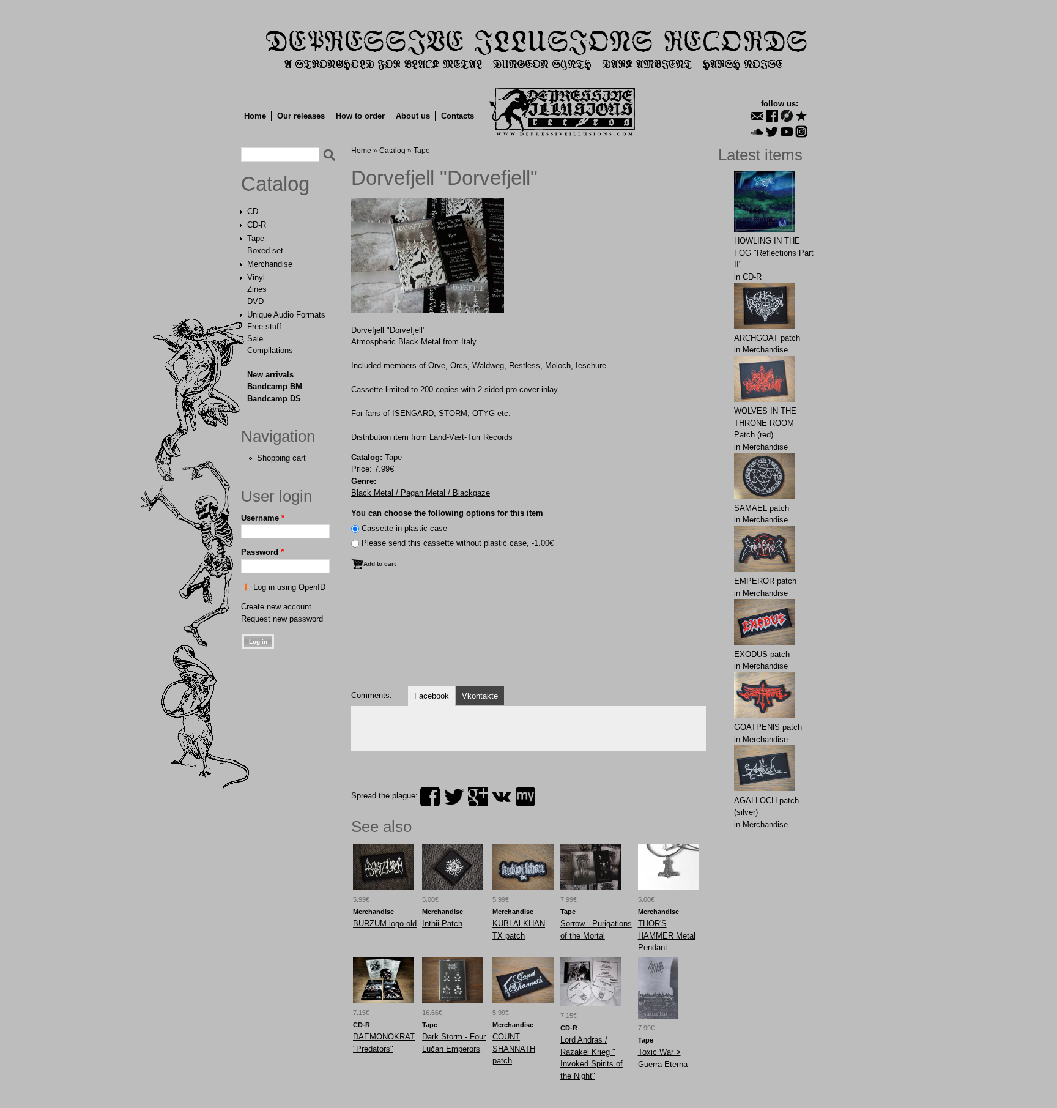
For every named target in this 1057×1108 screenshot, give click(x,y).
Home (255, 116)
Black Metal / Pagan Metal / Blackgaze (420, 492)
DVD (255, 301)
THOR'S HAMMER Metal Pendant (666, 935)
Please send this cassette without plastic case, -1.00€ (458, 543)
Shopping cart (281, 458)
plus (478, 796)
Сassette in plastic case (404, 528)
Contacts (457, 116)
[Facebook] (772, 116)
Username (262, 517)
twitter (454, 796)
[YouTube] (787, 131)
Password (262, 552)
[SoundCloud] (757, 131)
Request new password (282, 618)
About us (413, 116)
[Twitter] (772, 131)
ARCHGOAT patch (767, 338)
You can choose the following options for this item (447, 513)
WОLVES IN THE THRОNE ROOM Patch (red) (765, 422)
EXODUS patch (762, 654)
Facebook (431, 696)
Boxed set (265, 250)
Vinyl (256, 277)
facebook (430, 796)
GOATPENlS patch (768, 727)
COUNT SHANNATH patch (513, 1048)
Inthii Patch (442, 923)
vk (501, 796)
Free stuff (264, 326)
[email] (757, 116)
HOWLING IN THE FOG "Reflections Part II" (774, 252)
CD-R (256, 224)
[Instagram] (801, 131)
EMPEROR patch (765, 581)
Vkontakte (480, 696)
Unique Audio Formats (286, 314)
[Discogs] (787, 116)
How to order (360, 116)
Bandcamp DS (274, 398)
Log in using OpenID (289, 587)
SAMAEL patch (761, 508)
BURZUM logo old (385, 923)
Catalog (275, 184)
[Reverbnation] (801, 116)
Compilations (270, 350)
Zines (257, 289)
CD (252, 211)
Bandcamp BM (274, 386)
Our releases (301, 116)
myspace (525, 796)
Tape (255, 238)
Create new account (276, 606)
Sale (255, 338)
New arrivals (270, 374)
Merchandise (269, 264)
